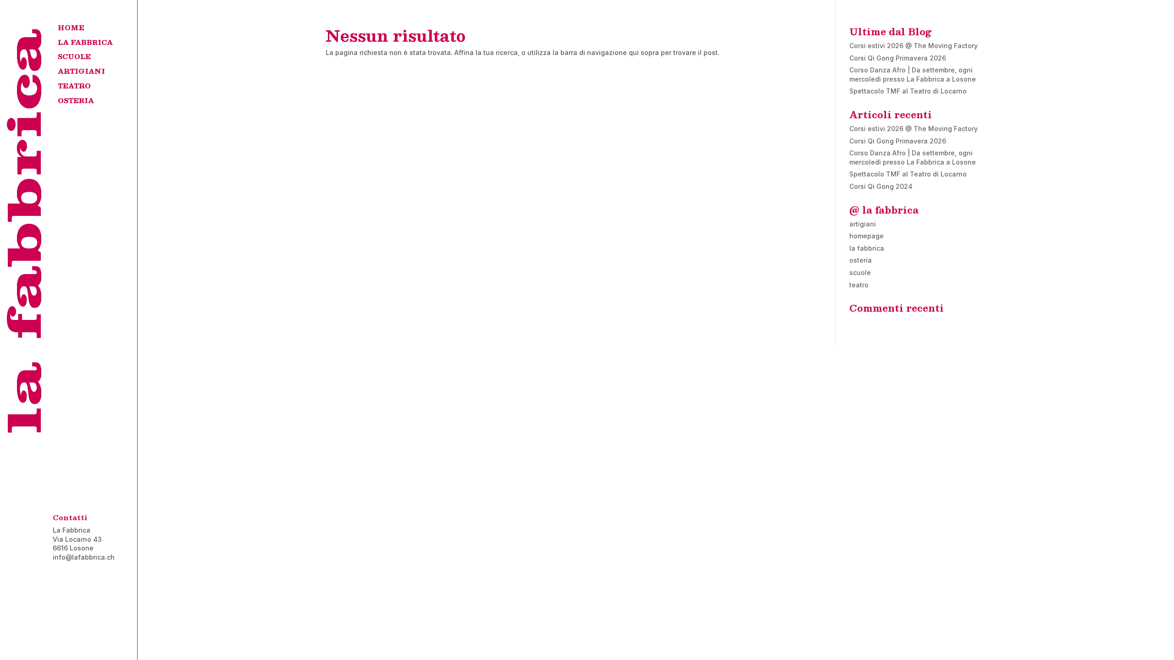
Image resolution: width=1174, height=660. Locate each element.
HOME (71, 30)
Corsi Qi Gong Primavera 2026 (897, 58)
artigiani (862, 224)
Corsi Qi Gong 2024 (881, 186)
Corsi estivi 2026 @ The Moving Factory (913, 46)
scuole (860, 272)
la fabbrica (866, 248)
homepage (866, 236)
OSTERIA (76, 102)
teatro (859, 285)
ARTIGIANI (81, 73)
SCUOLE (74, 58)
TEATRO (74, 88)
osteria (860, 260)
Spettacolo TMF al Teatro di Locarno (908, 91)
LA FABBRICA (85, 44)
